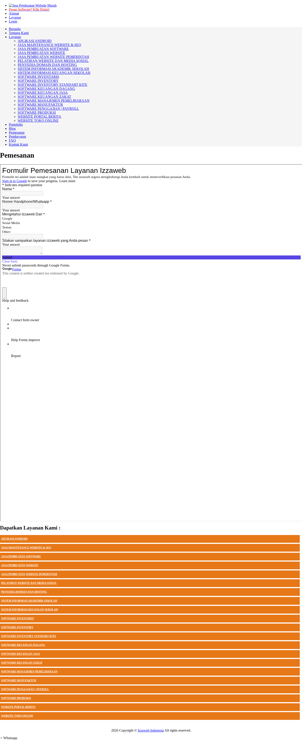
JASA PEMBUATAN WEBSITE (19, 565)
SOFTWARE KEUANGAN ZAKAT (21, 662)
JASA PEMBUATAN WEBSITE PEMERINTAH (29, 574)
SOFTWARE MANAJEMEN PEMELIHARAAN (29, 671)
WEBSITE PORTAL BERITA (18, 707)
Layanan (15, 17)
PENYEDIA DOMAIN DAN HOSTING (24, 591)
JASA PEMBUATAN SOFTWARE (21, 556)
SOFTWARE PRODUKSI (16, 698)
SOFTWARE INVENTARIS (17, 618)
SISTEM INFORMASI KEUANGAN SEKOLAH (29, 609)
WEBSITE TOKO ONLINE (17, 715)
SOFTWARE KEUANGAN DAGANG (23, 645)
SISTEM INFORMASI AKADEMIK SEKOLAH (29, 600)
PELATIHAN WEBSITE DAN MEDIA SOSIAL (29, 583)
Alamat (14, 13)
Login (13, 21)
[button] (8, 738)
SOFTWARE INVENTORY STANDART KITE (28, 636)
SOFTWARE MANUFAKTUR (18, 680)
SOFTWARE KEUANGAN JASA (20, 653)
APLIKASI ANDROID (14, 538)
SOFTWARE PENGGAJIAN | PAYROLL (25, 689)
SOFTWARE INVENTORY (17, 627)
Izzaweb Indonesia (151, 730)
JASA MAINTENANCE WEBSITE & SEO (26, 547)
